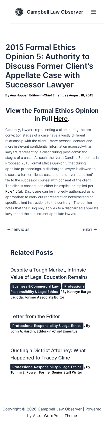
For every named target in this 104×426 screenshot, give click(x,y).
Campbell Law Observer (55, 12)
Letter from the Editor (35, 316)
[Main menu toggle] (93, 11)
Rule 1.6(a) (13, 191)
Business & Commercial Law (35, 286)
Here (61, 118)
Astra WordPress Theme (55, 415)
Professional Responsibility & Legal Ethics (47, 289)
